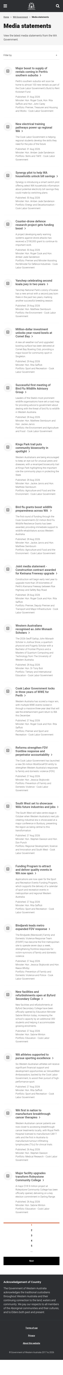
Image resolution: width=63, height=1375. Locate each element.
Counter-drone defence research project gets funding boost (35, 225)
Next (31, 1260)
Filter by (8, 55)
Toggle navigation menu (5, 6)
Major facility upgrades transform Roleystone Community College (31, 1176)
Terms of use (31, 1328)
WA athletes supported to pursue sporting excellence (33, 1056)
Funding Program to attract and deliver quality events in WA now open (34, 870)
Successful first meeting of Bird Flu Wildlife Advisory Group (33, 388)
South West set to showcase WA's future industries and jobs (36, 805)
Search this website (57, 6)
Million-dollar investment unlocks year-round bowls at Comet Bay (34, 333)
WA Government (20, 17)
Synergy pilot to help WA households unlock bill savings (35, 174)
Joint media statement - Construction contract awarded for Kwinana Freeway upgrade (36, 570)
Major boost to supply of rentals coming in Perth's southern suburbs (32, 72)
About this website (31, 1343)
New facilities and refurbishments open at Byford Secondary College (35, 995)
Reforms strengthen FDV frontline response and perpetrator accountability (32, 751)
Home (6, 17)
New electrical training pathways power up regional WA (34, 127)
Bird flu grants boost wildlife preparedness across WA (34, 508)
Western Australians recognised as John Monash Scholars (34, 629)
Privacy (31, 1335)
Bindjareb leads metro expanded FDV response (31, 927)
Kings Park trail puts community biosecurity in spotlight (32, 448)
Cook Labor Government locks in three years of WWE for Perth (35, 692)
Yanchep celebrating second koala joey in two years (34, 282)
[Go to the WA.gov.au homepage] (31, 6)
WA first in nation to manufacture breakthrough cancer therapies (33, 1114)
